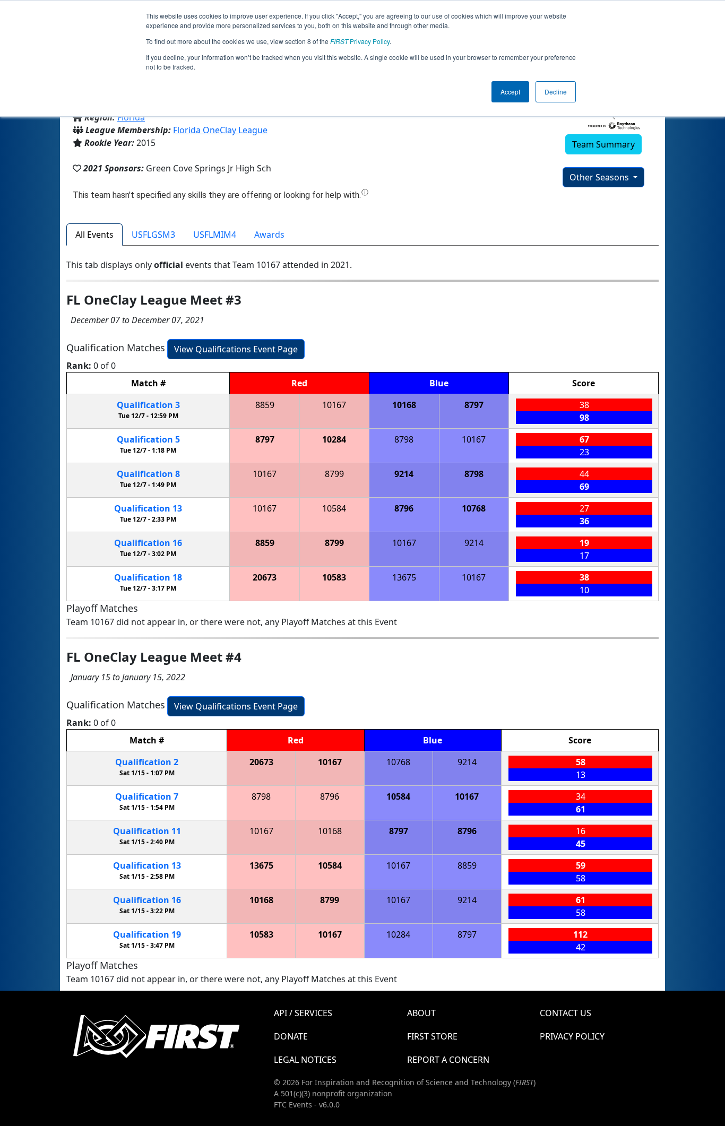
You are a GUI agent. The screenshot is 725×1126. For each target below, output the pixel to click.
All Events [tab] (94, 234)
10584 (334, 508)
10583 (334, 577)
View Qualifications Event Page (236, 349)
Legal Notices (305, 1060)
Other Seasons (600, 177)
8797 (474, 405)
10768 (474, 508)
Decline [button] (556, 91)
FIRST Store (432, 1036)
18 (148, 577)
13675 (404, 577)
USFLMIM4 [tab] (214, 234)
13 (148, 508)
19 (147, 934)
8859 (264, 405)
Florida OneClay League (220, 130)
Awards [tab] (269, 234)
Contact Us (565, 1013)
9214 (403, 474)
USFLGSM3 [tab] (153, 234)
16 (148, 543)
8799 (334, 474)
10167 (334, 405)
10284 (334, 439)
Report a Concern (448, 1060)
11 (147, 831)
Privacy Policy (360, 41)
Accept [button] (510, 91)
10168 (404, 405)
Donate (291, 1036)
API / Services (303, 1013)
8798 (403, 439)
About (421, 1013)
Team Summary (603, 144)
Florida (131, 117)
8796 (403, 508)
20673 (265, 577)
